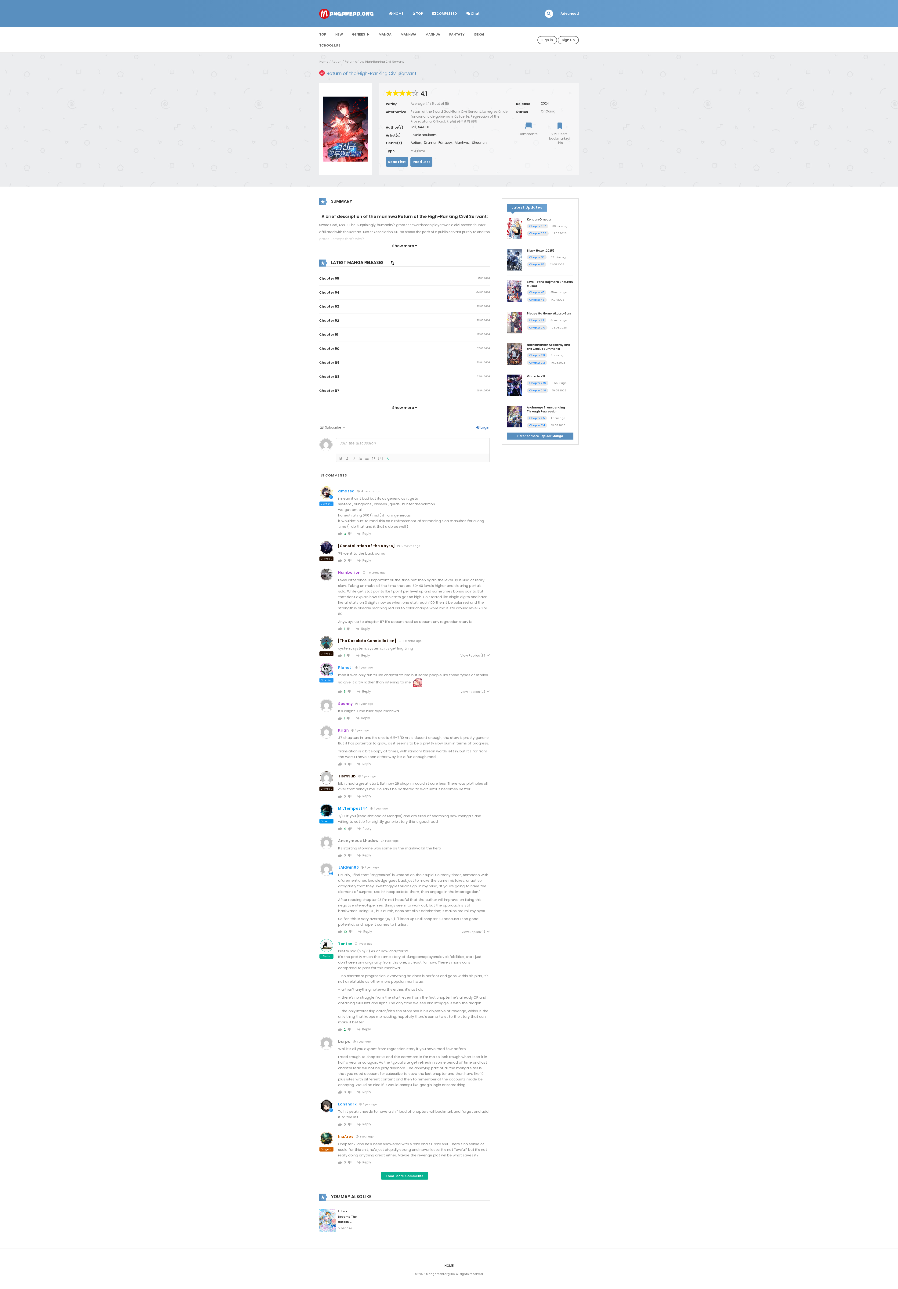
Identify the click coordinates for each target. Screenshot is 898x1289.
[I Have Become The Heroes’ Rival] (327, 1220)
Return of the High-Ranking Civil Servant (374, 62)
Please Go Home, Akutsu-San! (549, 313)
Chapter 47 (536, 292)
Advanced (570, 13)
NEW (339, 34)
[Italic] (347, 458)
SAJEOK (424, 127)
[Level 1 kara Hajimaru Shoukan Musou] (514, 290)
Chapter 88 (329, 376)
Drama (430, 142)
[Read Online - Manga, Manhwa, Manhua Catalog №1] (346, 13)
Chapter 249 (537, 383)
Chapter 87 (329, 390)
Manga (385, 34)
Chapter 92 (329, 320)
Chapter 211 (536, 320)
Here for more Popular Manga (540, 436)
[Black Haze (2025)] (514, 259)
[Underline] (354, 458)
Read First (397, 161)
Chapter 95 (329, 278)
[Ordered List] (360, 458)
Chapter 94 (329, 292)
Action (336, 62)
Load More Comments (404, 1176)
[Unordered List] (367, 458)
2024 (545, 103)
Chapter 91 (328, 334)
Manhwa (408, 34)
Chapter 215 (537, 418)
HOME (398, 13)
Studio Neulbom (424, 135)
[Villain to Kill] (514, 385)
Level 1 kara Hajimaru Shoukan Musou (550, 284)
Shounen (479, 142)
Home (323, 62)
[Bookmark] (560, 126)
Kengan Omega (539, 219)
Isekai (479, 34)
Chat (475, 13)
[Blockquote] (373, 458)
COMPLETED (446, 13)
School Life (329, 45)
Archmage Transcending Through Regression (546, 409)
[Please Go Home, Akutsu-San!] (514, 322)
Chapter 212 (537, 363)
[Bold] (340, 458)
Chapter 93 (329, 306)
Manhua (432, 34)
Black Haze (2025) (540, 251)
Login (484, 427)
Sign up (568, 40)
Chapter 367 (537, 226)
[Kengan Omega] (514, 228)
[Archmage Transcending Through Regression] (514, 416)
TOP (419, 13)
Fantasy (457, 34)
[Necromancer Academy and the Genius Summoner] (514, 353)
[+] (380, 458)
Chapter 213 (537, 355)
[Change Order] (392, 262)
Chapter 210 (537, 327)
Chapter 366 (537, 233)
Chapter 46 (536, 300)
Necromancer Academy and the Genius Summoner (548, 347)
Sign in (547, 40)
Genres (358, 34)
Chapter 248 (537, 390)
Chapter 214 (537, 425)
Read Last (421, 161)
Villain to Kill (536, 376)
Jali (413, 127)
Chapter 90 (329, 348)
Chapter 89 (329, 362)
